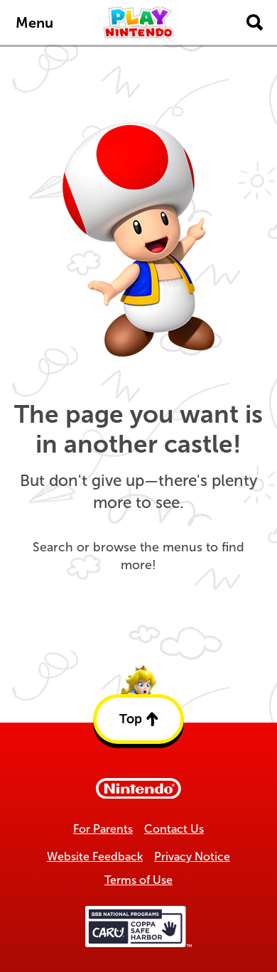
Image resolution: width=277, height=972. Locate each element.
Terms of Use (138, 880)
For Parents (103, 829)
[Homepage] (138, 22)
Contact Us (174, 829)
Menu (34, 23)
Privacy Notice (192, 856)
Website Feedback (95, 856)
